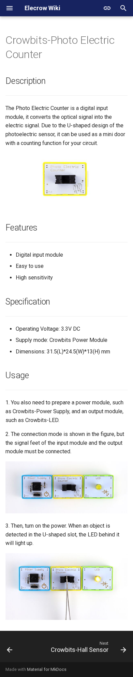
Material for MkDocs (46, 669)
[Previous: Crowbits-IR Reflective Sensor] (9, 648)
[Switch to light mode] (107, 8)
